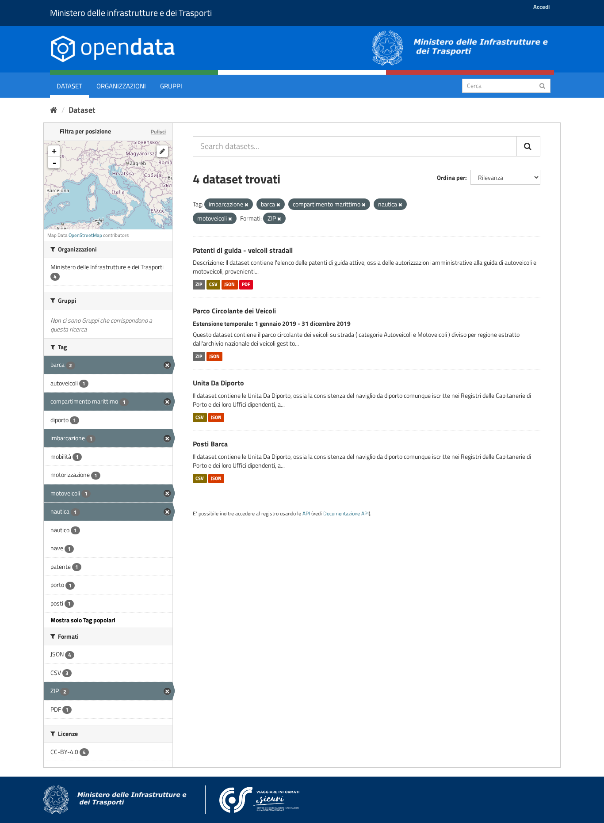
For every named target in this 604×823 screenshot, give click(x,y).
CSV (213, 284)
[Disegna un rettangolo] (162, 151)
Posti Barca (210, 443)
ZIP (198, 284)
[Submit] (542, 85)
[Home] (53, 110)
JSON (229, 284)
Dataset (69, 86)
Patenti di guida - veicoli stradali (243, 250)
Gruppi (171, 86)
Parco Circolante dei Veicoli (234, 310)
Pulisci (158, 131)
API (306, 514)
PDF (246, 284)
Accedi (541, 6)
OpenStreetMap (85, 235)
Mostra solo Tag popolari (82, 620)
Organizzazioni (121, 86)
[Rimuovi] (246, 204)
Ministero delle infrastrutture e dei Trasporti (131, 12)
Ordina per (451, 177)
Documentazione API (346, 514)
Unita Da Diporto (218, 382)
